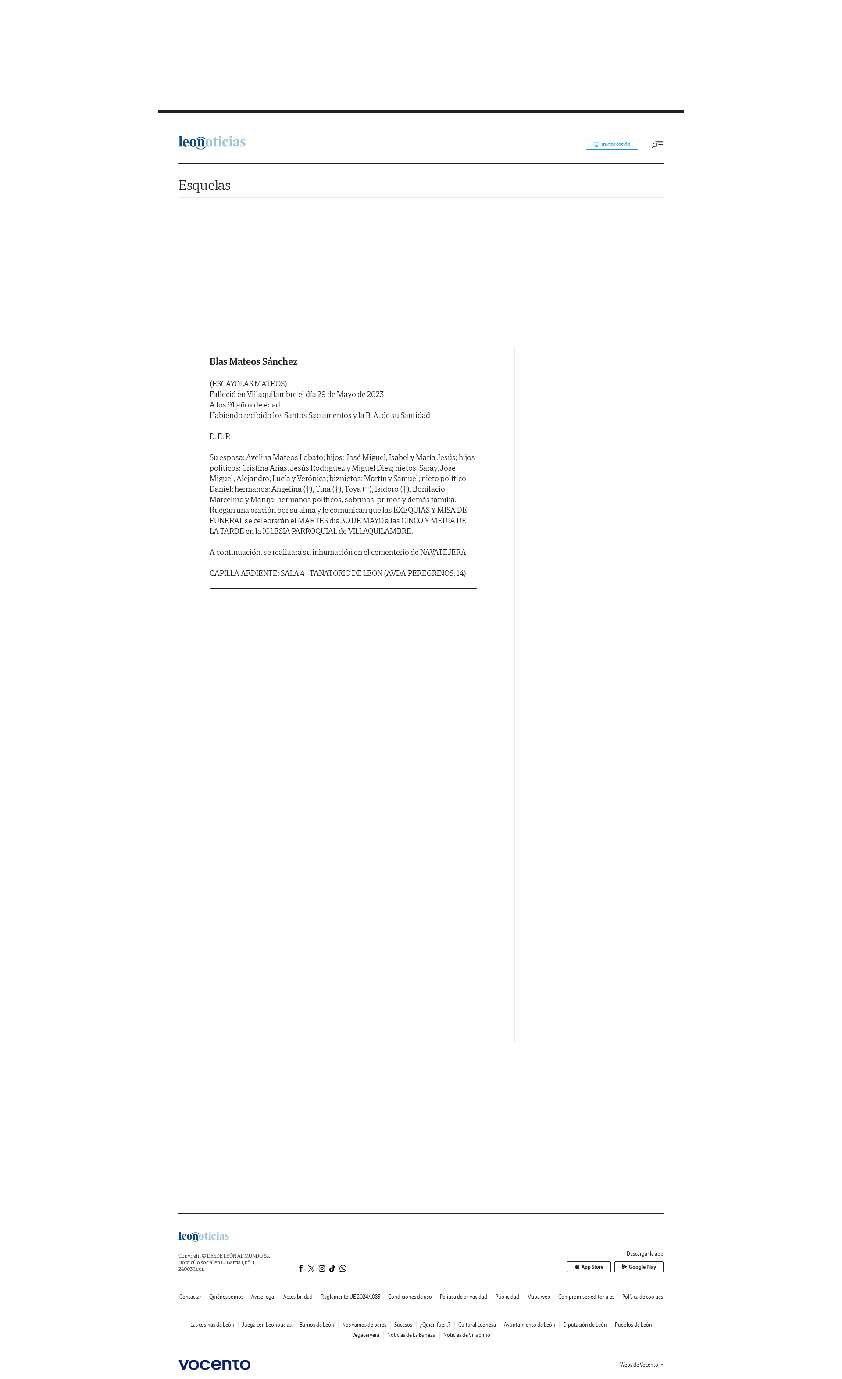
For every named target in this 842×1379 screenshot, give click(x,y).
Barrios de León (317, 1325)
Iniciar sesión (616, 144)
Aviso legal (263, 1296)
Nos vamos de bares (364, 1325)
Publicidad (507, 1296)
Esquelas (204, 185)
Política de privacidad (463, 1296)
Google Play (642, 1267)
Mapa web (538, 1296)
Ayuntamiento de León (529, 1325)
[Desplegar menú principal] (658, 144)
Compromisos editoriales (586, 1296)
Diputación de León (585, 1325)
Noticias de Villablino (466, 1335)
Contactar (190, 1296)
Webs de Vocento (639, 1364)
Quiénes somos (226, 1296)
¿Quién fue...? (435, 1325)
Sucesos (403, 1325)
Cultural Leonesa (477, 1325)
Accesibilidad (298, 1296)
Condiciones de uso (410, 1296)
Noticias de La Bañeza (411, 1335)
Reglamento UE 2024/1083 (350, 1296)
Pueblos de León (633, 1325)
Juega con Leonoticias (267, 1325)
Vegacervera (365, 1335)
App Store (592, 1267)
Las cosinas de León (212, 1325)
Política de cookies (642, 1296)
